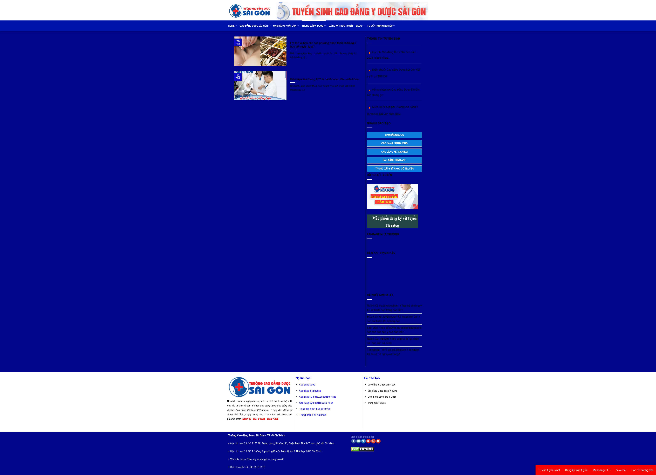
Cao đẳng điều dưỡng (310, 390)
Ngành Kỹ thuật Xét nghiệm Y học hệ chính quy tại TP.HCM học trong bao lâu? (394, 308)
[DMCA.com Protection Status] (362, 448)
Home (231, 26)
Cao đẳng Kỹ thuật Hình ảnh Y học (316, 403)
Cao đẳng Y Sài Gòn (284, 26)
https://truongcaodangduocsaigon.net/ (262, 459)
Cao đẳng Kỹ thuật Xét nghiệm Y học (317, 396)
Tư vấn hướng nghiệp (380, 26)
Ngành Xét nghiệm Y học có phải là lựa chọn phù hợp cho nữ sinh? (393, 341)
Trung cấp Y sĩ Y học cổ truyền (314, 408)
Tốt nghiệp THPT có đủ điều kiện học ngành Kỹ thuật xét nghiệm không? (393, 352)
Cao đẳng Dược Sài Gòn (254, 26)
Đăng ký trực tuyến (341, 26)
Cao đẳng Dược (307, 384)
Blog (359, 26)
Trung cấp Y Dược (313, 26)
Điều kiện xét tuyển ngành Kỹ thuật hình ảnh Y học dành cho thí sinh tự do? (393, 319)
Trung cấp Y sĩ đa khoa (312, 415)
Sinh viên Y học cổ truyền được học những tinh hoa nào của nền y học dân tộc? (394, 330)
